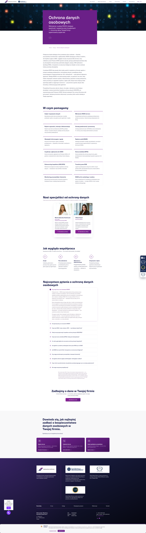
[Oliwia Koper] (83, 220)
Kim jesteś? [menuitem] (92, 1)
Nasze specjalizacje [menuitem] (102, 1)
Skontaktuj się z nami (73, 399)
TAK (8, 507)
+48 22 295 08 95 (101, 512)
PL (138, 1)
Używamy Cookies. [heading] (46, 526)
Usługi (54, 47)
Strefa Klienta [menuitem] (132, 1)
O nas (51, 506)
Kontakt (108, 506)
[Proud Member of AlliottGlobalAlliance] (143, 264)
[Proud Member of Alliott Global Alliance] (22, 1)
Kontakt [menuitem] (124, 1)
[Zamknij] (13, 499)
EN (140, 1)
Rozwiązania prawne (78, 506)
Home (50, 47)
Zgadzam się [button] (61, 530)
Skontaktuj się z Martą (63, 231)
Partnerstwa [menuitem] (117, 1)
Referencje (94, 506)
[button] (9, 513)
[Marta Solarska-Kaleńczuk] (62, 220)
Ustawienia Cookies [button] (52, 530)
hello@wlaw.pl (101, 515)
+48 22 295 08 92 (106, 514)
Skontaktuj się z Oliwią (84, 231)
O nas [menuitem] (110, 1)
